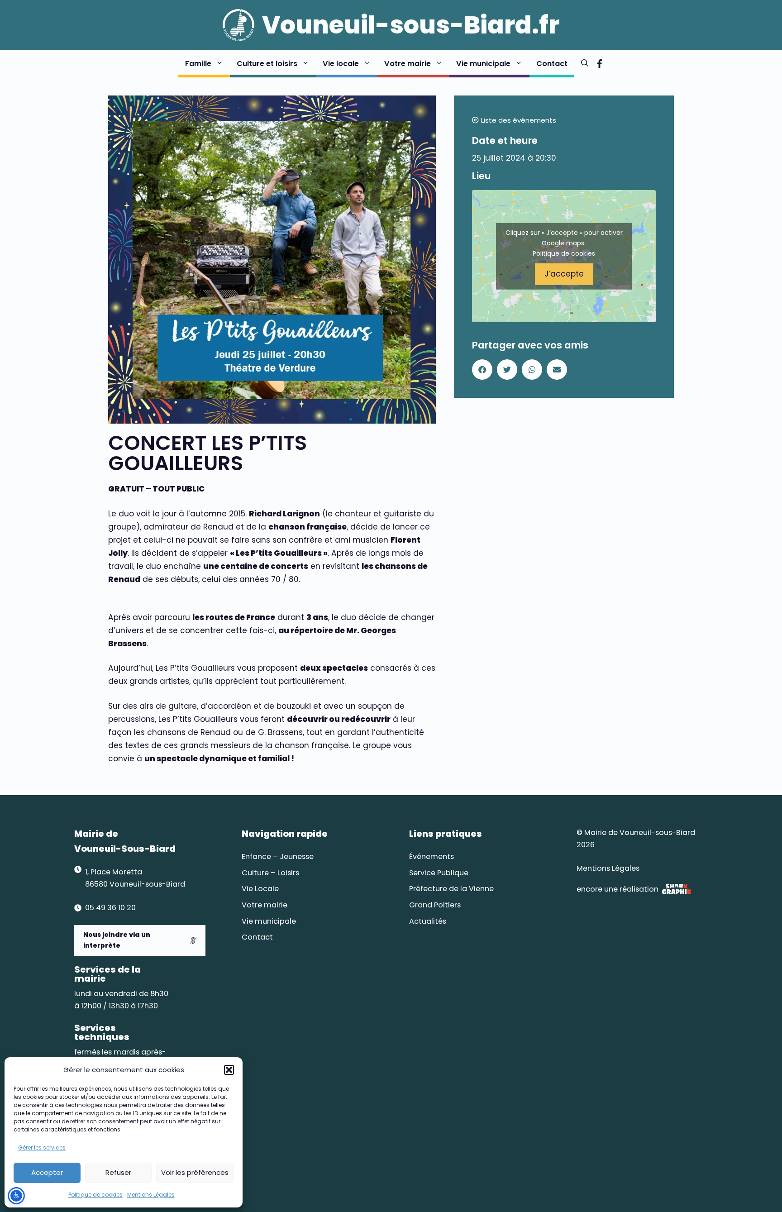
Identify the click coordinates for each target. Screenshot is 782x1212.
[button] (229, 1069)
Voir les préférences (195, 1172)
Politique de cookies (95, 1194)
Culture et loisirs (267, 63)
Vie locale (341, 63)
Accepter (47, 1172)
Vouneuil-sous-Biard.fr (410, 25)
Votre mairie (407, 63)
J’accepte (564, 273)
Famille (198, 63)
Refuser (118, 1172)
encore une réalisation (617, 889)
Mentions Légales (151, 1194)
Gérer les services (42, 1147)
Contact (551, 63)
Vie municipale (483, 63)
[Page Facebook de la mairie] (599, 63)
